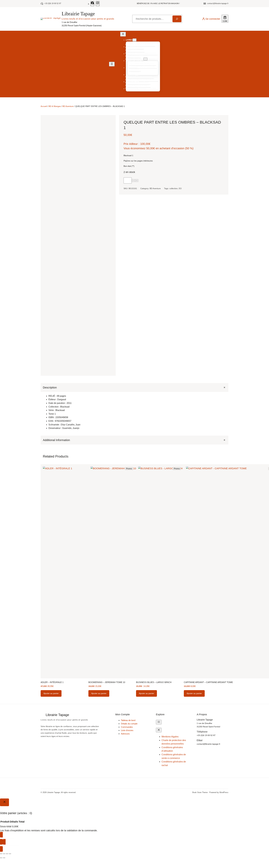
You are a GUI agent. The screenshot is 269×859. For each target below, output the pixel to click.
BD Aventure (68, 106)
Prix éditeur (131, 144)
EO (180, 188)
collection (173, 188)
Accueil (44, 106)
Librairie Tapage (78, 13)
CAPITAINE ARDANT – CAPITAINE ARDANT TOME (208, 849)
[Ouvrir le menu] (112, 64)
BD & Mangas (55, 106)
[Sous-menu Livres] (134, 39)
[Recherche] (176, 19)
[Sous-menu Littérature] (145, 59)
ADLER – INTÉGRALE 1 (52, 849)
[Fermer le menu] (123, 34)
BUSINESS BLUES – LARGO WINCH (153, 849)
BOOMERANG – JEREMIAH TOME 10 (106, 849)
